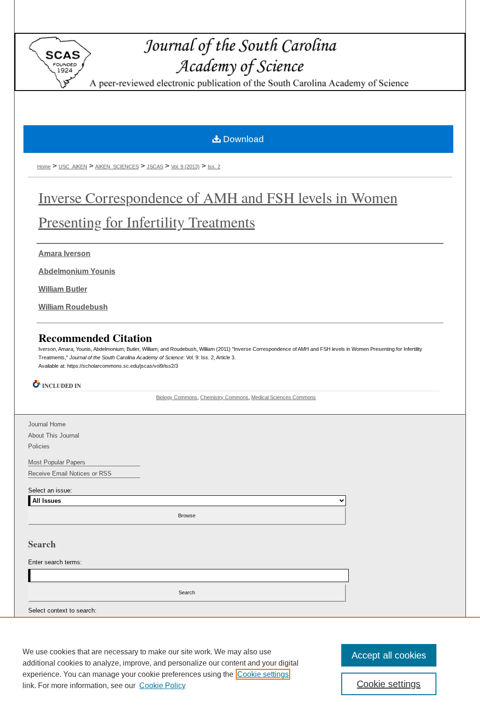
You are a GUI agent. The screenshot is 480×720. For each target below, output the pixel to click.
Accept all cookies (389, 655)
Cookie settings (263, 674)
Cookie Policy (162, 686)
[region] (240, 668)
